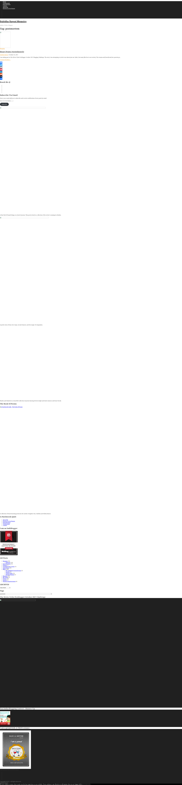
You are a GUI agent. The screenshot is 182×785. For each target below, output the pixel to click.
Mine (4, 569)
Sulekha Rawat (4, 55)
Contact (5, 6)
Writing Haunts (10, 574)
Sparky (8, 572)
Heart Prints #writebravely (12, 52)
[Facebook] (91, 63)
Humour (8, 562)
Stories (5, 580)
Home (4, 1)
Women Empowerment (9, 581)
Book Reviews (6, 4)
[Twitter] (91, 65)
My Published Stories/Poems (13, 570)
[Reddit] (91, 74)
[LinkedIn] (91, 72)
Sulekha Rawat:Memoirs (13, 21)
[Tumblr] (91, 76)
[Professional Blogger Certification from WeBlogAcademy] (9, 555)
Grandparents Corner (9, 566)
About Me (5, 7)
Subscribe (4, 104)
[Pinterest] (91, 69)
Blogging (2, 48)
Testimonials (6, 3)
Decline (88, 784)
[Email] (91, 67)
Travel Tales (9, 573)
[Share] (91, 79)
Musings (5, 576)
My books (5, 577)
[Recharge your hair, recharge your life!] (5, 725)
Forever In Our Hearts (9, 8)
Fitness (5, 565)
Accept (84, 784)
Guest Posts (6, 568)
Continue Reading (5, 59)
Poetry (4, 578)
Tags (2, 591)
